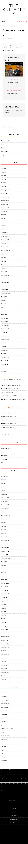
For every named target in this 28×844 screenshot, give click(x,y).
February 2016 (5, 346)
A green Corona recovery (7, 385)
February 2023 (5, 318)
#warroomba (4, 148)
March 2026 (4, 186)
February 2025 (5, 232)
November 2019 (5, 339)
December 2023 (5, 282)
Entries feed (14, 815)
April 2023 (3, 311)
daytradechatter (5, 710)
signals (3, 750)
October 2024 (4, 247)
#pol (2, 144)
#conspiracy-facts (6, 140)
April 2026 (3, 183)
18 (6, 781)
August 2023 (4, 296)
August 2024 (4, 254)
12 (9, 778)
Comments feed (14, 819)
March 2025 (4, 229)
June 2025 (3, 218)
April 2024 (3, 268)
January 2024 (4, 279)
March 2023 (4, 314)
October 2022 (4, 332)
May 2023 (3, 307)
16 (25, 778)
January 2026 (4, 193)
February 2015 (5, 357)
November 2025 (5, 200)
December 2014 (5, 364)
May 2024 (3, 264)
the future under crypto (15, 379)
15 (21, 778)
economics (4, 714)
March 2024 (4, 271)
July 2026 (3, 172)
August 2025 (4, 211)
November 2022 (5, 328)
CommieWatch (15, 407)
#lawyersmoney (12, 82)
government (4, 721)
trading (3, 757)
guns (4, 26)
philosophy (4, 739)
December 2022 (5, 325)
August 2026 (4, 168)
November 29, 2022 (7, 38)
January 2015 (4, 361)
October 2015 (4, 350)
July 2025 (3, 215)
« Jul (13, 794)
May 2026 (3, 179)
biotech (3, 693)
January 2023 (4, 321)
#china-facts (4, 413)
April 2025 (3, 225)
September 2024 (5, 250)
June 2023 (3, 304)
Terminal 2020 (5, 388)
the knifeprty (14, 9)
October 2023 (4, 289)
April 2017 (3, 343)
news (2, 732)
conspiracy (4, 696)
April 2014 (3, 371)
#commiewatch (5, 416)
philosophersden (5, 735)
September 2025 (5, 207)
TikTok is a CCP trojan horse (8, 399)
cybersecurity (4, 707)
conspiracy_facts (5, 700)
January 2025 (4, 236)
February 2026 (5, 190)
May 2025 (3, 222)
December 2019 (5, 336)
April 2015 (3, 353)
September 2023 (5, 293)
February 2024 (5, 275)
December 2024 (5, 239)
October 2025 (4, 204)
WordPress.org (14, 822)
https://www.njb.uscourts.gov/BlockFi (13, 47)
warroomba (4, 760)
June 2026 (3, 175)
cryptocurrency (5, 703)
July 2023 (3, 300)
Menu (3, 21)
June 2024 (3, 261)
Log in (14, 812)
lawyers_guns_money (11, 26)
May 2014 (3, 368)
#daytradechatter (5, 155)
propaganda (4, 746)
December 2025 (5, 197)
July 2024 (3, 257)
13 (13, 778)
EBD (2, 392)
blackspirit (4, 395)
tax (2, 753)
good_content (5, 718)
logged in (14, 110)
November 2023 (5, 286)
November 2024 (5, 243)
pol (2, 742)
